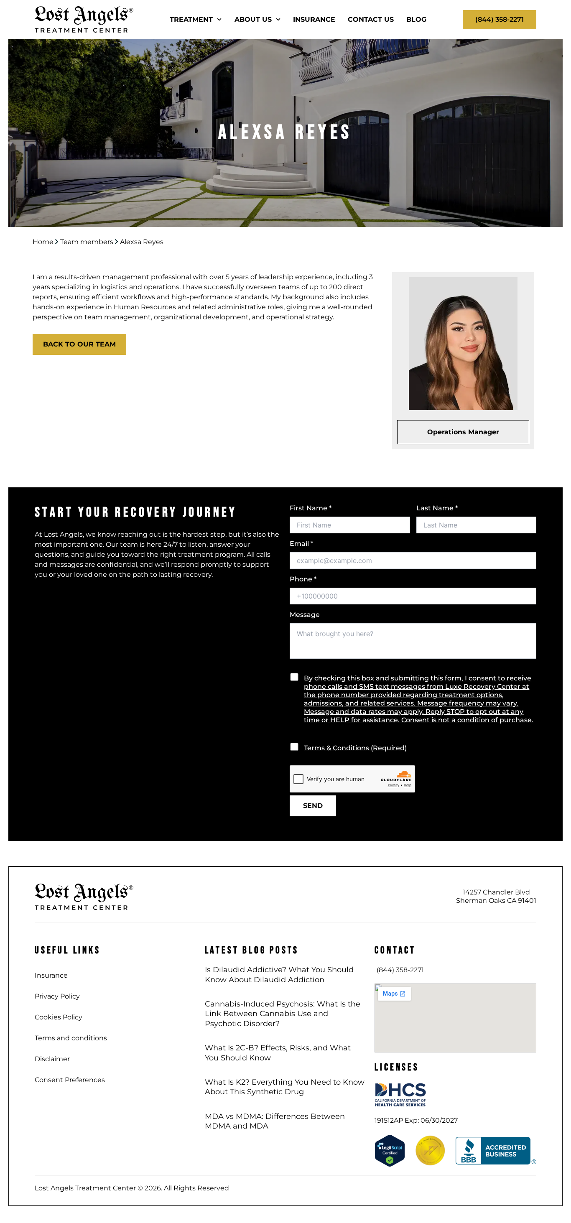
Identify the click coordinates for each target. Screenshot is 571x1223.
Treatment (191, 19)
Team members (86, 242)
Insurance (314, 19)
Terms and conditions (71, 1038)
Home (43, 242)
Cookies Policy (58, 1017)
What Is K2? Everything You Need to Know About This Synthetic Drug (285, 1087)
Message (305, 615)
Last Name (437, 508)
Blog (416, 19)
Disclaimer (52, 1059)
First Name (310, 508)
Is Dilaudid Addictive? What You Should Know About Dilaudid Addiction (279, 974)
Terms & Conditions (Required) (355, 748)
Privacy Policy (57, 996)
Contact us (371, 19)
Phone (303, 579)
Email (301, 544)
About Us (253, 19)
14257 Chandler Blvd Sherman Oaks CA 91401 (496, 896)
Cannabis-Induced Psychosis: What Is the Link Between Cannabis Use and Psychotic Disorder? (282, 1013)
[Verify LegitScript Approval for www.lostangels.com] (390, 1150)
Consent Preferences (70, 1080)
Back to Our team (79, 344)
